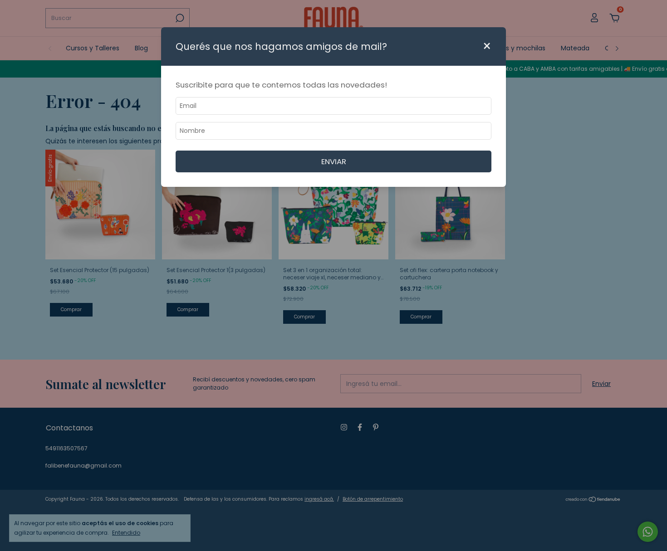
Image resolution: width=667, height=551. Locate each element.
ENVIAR (333, 161)
